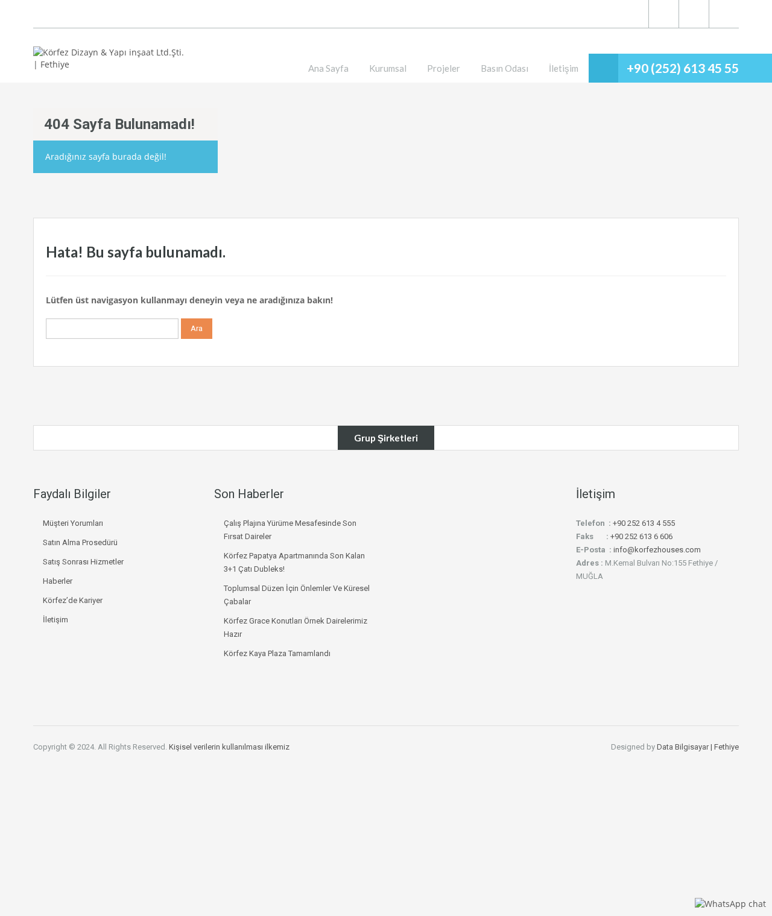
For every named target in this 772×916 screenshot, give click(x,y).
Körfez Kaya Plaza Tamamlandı (277, 653)
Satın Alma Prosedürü (80, 542)
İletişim (563, 68)
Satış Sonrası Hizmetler (83, 561)
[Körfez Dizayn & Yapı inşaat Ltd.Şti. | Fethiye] (111, 64)
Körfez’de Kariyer (73, 600)
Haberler (57, 581)
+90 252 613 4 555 (644, 523)
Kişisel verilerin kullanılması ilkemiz (229, 746)
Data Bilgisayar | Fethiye (698, 746)
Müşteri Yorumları (73, 523)
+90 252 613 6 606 (641, 536)
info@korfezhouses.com (657, 549)
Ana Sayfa (328, 68)
